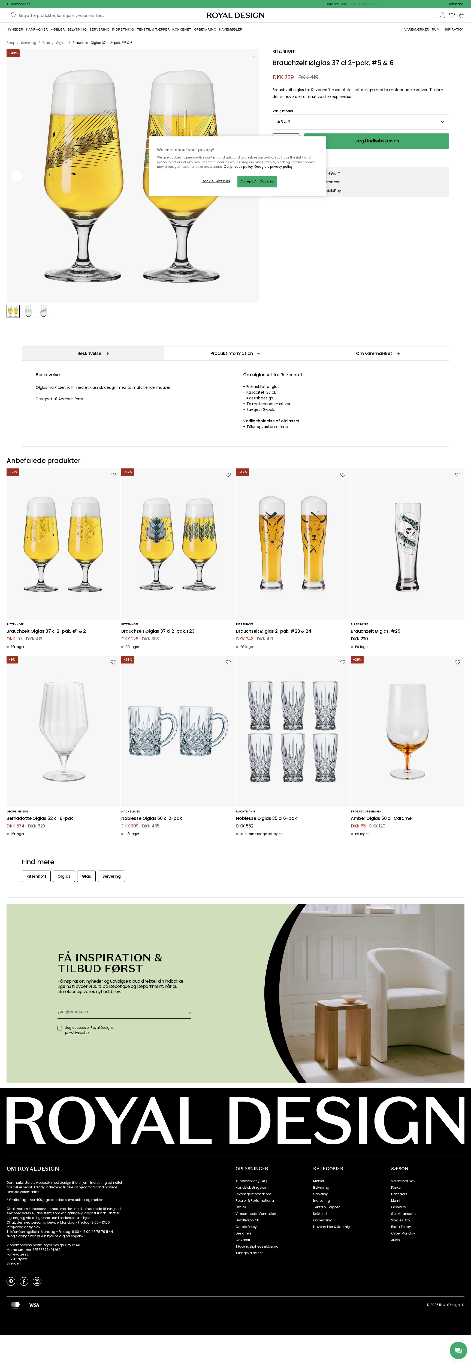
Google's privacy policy (273, 167)
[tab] (93, 353)
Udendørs (399, 1194)
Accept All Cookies (257, 181)
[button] (456, 4)
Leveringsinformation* (253, 1194)
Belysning (321, 1187)
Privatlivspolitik (247, 1220)
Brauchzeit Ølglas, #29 (375, 631)
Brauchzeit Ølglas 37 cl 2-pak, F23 (158, 631)
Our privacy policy (238, 167)
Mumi (395, 1200)
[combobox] (456, 4)
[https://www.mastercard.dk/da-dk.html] (15, 1305)
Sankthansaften (404, 1213)
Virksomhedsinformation (255, 1213)
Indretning (321, 1200)
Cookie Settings (215, 181)
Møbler (318, 1181)
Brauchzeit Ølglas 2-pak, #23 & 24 (273, 631)
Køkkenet (320, 1213)
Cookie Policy (246, 1227)
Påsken (397, 1187)
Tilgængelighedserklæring (257, 1246)
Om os (240, 1207)
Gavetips (398, 1207)
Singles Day (400, 1220)
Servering (320, 1194)
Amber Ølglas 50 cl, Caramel (382, 818)
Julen (395, 1240)
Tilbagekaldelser (248, 1253)
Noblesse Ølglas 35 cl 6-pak (266, 818)
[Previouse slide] (16, 176)
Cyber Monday (403, 1233)
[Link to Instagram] (37, 1281)
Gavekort (242, 1240)
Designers (243, 1233)
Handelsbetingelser (251, 1187)
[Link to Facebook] (24, 1281)
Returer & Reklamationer (254, 1200)
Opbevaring (322, 1220)
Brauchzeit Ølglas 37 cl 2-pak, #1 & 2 (46, 631)
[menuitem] (15, 29)
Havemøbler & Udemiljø (332, 1227)
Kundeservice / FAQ (251, 1181)
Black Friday (401, 1227)
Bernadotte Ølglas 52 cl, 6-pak (40, 818)
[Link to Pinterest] (11, 1281)
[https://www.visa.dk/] (34, 1305)
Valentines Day (403, 1181)
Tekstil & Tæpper (326, 1207)
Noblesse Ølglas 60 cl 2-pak (151, 818)
